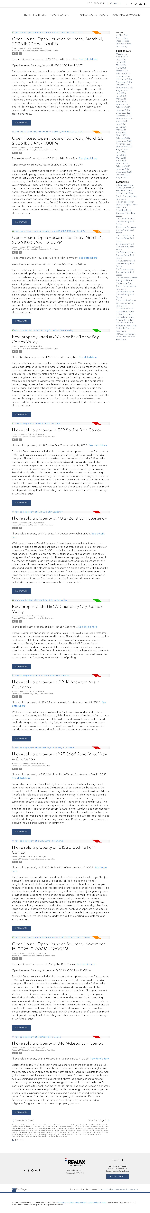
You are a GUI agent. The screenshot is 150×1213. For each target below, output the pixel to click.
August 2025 (122, 91)
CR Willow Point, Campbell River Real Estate (44, 1126)
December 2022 (124, 172)
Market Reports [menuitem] (88, 15)
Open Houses (122, 41)
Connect (114, 4)
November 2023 (124, 144)
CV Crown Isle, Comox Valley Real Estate (34, 766)
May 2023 (121, 158)
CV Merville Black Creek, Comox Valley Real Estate (28, 1132)
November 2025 (124, 82)
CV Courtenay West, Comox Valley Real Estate (66, 1130)
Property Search (58, 15)
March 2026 (122, 71)
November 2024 (124, 116)
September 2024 (124, 119)
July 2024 (121, 124)
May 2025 (121, 99)
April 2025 (121, 102)
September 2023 (124, 147)
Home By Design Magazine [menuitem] (126, 15)
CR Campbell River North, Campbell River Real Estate (73, 1125)
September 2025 (124, 88)
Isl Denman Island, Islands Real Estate (24, 1134)
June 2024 (121, 127)
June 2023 (121, 155)
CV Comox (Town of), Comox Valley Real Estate (37, 437)
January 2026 (123, 77)
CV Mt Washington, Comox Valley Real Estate (59, 1132)
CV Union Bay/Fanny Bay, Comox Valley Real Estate (38, 50)
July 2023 (121, 152)
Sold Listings (122, 47)
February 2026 (123, 74)
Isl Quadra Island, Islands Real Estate (49, 1134)
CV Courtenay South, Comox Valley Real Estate (35, 1130)
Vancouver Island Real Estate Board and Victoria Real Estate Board (82, 1202)
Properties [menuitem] (38, 15)
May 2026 (121, 65)
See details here (88, 59)
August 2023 (122, 150)
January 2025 (123, 110)
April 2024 (121, 133)
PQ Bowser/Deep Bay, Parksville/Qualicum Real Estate (126, 328)
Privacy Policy (105, 1189)
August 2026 (122, 57)
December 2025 (124, 79)
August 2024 (122, 121)
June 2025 (121, 96)
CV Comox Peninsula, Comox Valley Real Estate (126, 230)
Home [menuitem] (27, 15)
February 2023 (123, 166)
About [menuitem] (102, 15)
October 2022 (122, 175)
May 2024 (121, 130)
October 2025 (122, 85)
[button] (126, 4)
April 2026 (121, 68)
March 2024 (122, 135)
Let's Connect (117, 1177)
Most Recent (121, 54)
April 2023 (121, 161)
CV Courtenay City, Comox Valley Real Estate (36, 525)
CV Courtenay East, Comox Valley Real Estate (69, 1128)
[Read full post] (61, 34)
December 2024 (124, 113)
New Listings (122, 38)
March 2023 (122, 164)
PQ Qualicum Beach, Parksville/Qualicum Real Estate (50, 1136)
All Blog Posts (122, 35)
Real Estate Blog (123, 44)
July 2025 (121, 93)
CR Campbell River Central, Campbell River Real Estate (38, 1125)
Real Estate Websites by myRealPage (124, 1189)
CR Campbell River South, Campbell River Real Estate (126, 205)
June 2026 (121, 62)
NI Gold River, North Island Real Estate (74, 1134)
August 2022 (122, 178)
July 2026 (121, 60)
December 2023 (124, 141)
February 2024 (123, 138)
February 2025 (123, 107)
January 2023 (123, 169)
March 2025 (122, 105)
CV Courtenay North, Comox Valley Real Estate (126, 255)
